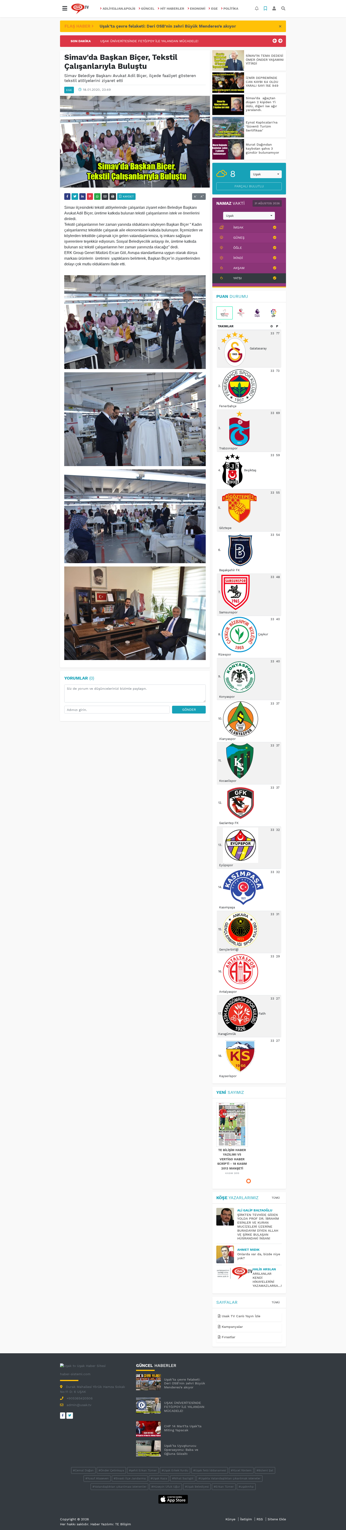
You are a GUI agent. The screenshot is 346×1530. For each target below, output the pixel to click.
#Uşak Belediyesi (197, 1486)
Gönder (189, 709)
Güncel (147, 8)
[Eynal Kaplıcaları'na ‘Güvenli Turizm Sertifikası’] (228, 127)
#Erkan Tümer (224, 1486)
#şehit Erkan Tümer (143, 1470)
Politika (230, 8)
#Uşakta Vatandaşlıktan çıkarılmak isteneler (229, 1478)
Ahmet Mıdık (248, 1249)
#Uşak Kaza (159, 1478)
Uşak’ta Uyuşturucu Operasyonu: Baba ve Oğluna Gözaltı (181, 1450)
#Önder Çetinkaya (111, 1470)
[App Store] (173, 1499)
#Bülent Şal (265, 1470)
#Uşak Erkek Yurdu (175, 1470)
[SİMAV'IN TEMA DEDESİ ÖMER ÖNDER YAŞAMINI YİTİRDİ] (228, 60)
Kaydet (128, 196)
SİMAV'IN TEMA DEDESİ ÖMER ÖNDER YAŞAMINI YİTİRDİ (265, 60)
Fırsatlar (228, 1337)
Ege (214, 8)
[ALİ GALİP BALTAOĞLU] (226, 1217)
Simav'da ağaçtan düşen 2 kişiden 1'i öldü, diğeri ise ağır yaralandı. (261, 104)
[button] (65, 8)
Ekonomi (197, 8)
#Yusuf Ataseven (97, 1478)
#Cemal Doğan (83, 1470)
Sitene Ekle (277, 1519)
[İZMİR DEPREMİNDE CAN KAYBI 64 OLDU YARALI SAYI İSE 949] (228, 82)
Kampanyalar (232, 1327)
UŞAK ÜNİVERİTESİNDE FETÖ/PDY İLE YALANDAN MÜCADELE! (184, 1407)
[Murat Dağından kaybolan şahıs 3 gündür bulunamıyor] (228, 149)
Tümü (276, 1197)
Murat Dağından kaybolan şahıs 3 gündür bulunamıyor (262, 148)
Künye (230, 1519)
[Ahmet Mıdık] (226, 1254)
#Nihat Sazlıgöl (182, 1478)
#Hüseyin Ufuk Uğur (165, 1486)
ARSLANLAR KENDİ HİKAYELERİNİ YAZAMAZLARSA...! (267, 1279)
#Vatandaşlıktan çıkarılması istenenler (119, 1486)
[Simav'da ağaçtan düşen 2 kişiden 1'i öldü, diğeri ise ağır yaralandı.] (228, 104)
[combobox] (266, 174)
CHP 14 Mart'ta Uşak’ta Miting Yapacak (131, 41)
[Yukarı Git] (333, 1518)
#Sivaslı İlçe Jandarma (130, 1478)
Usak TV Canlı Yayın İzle (240, 1316)
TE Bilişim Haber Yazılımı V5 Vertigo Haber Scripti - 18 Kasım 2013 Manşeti (232, 1159)
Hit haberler (172, 8)
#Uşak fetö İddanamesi (209, 1470)
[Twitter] (69, 1415)
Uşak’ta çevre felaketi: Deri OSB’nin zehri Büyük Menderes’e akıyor (168, 26)
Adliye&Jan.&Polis (119, 8)
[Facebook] (62, 1415)
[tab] (224, 313)
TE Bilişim (123, 1524)
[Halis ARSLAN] (234, 1273)
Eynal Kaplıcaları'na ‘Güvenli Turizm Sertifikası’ (262, 126)
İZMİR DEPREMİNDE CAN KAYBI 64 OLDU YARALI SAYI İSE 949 (262, 82)
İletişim (246, 1519)
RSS (260, 1519)
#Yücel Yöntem (241, 1470)
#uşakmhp (246, 1486)
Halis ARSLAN (264, 1269)
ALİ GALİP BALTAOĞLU (254, 1210)
